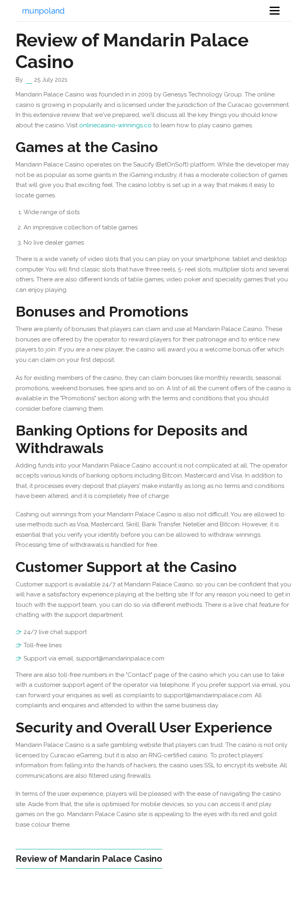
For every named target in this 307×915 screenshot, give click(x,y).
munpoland (43, 11)
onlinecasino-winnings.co (115, 125)
